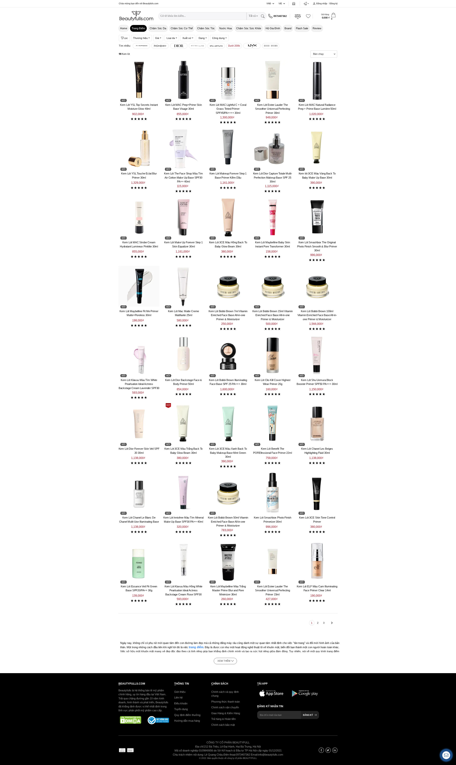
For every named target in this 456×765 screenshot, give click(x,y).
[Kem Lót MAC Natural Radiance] (317, 79)
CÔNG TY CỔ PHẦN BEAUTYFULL (228, 742)
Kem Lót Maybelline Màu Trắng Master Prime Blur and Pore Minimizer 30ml (228, 590)
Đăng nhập (321, 3)
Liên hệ (178, 697)
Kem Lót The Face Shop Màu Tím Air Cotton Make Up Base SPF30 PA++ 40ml (183, 177)
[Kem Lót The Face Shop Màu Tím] (183, 148)
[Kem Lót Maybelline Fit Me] (138, 286)
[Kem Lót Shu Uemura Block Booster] (317, 355)
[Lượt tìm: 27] (216, 46)
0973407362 (280, 16)
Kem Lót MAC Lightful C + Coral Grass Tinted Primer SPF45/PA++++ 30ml (228, 108)
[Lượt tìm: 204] (141, 46)
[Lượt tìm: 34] (197, 46)
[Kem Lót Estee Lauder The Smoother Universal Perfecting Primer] (272, 561)
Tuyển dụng (181, 709)
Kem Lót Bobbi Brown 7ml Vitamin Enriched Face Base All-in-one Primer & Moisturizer (228, 315)
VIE (280, 3)
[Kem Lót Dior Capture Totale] (272, 148)
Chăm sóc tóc (206, 28)
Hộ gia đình (273, 28)
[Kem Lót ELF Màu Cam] (317, 561)
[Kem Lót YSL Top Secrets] (138, 79)
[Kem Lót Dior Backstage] (183, 355)
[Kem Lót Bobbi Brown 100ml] (317, 286)
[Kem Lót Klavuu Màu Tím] (138, 355)
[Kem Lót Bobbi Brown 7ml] (228, 286)
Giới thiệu (179, 691)
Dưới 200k (234, 45)
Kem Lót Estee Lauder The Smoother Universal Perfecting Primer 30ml (272, 108)
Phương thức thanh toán (225, 701)
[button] (306, 3)
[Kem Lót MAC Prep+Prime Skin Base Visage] (183, 79)
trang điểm (196, 647)
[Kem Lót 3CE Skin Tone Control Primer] (317, 492)
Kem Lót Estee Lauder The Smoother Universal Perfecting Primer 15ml (272, 590)
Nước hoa (225, 28)
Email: (254, 754)
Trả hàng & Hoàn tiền (223, 718)
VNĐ (268, 3)
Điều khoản (180, 703)
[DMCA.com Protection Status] (130, 720)
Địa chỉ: (199, 746)
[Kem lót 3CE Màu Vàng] (317, 148)
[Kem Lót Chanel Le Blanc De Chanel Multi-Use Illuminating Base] (138, 492)
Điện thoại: (230, 754)
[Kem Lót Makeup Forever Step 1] (228, 148)
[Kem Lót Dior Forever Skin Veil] (138, 423)
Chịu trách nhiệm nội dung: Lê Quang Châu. (198, 754)
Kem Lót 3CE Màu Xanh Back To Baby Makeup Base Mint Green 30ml (228, 452)
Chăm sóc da (158, 28)
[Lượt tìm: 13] (252, 46)
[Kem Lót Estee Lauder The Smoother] (272, 79)
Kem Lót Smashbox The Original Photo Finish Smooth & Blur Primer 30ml (317, 246)
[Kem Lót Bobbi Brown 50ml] (228, 492)
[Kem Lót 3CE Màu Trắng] (183, 423)
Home (123, 28)
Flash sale (302, 28)
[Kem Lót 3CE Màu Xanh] (228, 423)
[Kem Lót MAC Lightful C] (228, 79)
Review (317, 28)
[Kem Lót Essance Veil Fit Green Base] (138, 561)
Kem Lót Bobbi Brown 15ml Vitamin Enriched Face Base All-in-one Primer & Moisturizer (272, 315)
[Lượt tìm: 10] (270, 46)
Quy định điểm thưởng (187, 714)
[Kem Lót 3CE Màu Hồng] (228, 217)
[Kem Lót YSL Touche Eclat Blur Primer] (138, 148)
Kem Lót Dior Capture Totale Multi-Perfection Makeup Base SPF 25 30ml (272, 177)
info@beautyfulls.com (270, 754)
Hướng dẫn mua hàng (187, 720)
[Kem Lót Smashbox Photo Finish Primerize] (272, 492)
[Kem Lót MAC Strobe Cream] (138, 217)
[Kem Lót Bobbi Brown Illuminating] (228, 355)
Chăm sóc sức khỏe (248, 28)
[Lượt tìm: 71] (160, 46)
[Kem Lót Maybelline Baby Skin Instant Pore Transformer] (272, 217)
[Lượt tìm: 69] (178, 46)
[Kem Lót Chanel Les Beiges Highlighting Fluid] (317, 423)
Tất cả (252, 15)
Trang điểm (138, 28)
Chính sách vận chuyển (225, 707)
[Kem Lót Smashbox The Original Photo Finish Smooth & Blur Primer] (317, 217)
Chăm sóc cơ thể (182, 28)
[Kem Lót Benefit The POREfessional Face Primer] (272, 423)
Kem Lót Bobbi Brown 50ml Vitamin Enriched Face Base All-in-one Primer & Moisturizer (228, 521)
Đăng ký (334, 3)
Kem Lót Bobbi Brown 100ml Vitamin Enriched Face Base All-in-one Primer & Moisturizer (317, 315)
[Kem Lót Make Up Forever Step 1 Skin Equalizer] (183, 217)
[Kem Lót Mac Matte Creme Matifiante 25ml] (183, 286)
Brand (287, 28)
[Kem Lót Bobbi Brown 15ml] (272, 286)
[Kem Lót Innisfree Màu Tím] (183, 492)
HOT (168, 405)
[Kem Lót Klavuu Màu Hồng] (183, 561)
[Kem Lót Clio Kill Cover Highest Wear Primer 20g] (272, 355)
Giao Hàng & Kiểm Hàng (225, 713)
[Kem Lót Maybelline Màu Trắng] (228, 561)
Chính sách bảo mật (223, 724)
